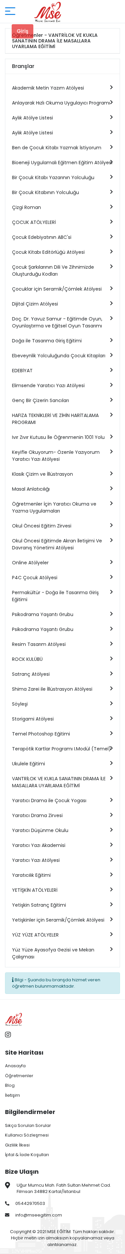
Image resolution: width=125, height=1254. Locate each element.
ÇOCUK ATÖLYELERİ (34, 222)
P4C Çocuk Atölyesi (34, 577)
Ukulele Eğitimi (28, 763)
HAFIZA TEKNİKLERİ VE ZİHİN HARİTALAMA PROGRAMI (55, 419)
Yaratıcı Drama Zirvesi (37, 815)
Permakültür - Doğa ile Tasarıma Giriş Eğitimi (55, 596)
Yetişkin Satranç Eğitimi (39, 905)
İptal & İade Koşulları (27, 1154)
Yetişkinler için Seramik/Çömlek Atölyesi (58, 920)
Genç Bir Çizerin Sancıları (40, 400)
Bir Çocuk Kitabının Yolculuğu (45, 192)
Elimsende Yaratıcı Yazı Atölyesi (48, 385)
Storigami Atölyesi (33, 719)
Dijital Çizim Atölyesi (35, 304)
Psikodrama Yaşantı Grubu (42, 614)
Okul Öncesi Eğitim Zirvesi (41, 525)
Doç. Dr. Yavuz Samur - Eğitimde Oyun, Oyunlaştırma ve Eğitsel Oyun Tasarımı (57, 322)
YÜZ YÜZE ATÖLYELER (35, 935)
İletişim (12, 1095)
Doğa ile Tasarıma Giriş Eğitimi (47, 340)
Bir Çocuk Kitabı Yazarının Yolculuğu (53, 177)
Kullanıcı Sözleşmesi (27, 1135)
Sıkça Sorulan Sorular (28, 1125)
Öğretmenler (19, 1076)
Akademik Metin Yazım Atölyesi (48, 88)
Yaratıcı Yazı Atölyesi (36, 860)
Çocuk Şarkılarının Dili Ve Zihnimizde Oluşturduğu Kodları (53, 270)
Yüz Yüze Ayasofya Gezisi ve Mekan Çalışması (53, 953)
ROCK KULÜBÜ (27, 659)
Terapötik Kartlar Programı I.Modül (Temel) (61, 748)
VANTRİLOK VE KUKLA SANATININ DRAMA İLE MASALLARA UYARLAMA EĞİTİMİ (59, 782)
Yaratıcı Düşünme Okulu (40, 830)
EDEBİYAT (22, 370)
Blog (10, 1085)
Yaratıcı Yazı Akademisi (38, 845)
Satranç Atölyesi (31, 674)
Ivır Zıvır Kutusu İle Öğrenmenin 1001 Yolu (58, 437)
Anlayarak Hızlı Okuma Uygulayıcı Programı (61, 103)
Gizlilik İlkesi (17, 1145)
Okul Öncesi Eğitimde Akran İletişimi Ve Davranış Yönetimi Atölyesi (57, 544)
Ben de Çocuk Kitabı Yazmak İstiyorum (56, 147)
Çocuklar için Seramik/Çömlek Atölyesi (57, 289)
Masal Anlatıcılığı (31, 489)
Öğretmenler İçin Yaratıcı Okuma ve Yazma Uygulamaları (54, 507)
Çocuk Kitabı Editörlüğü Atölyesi (48, 252)
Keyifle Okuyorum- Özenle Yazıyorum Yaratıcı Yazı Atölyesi (56, 455)
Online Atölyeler (30, 562)
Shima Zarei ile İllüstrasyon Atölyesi (52, 689)
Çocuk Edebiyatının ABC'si (41, 237)
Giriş (22, 31)
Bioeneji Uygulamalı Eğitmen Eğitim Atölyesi (62, 162)
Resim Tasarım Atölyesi (39, 644)
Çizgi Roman (26, 207)
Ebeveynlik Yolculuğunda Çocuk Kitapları (58, 355)
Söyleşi (20, 704)
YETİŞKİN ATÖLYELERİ (34, 890)
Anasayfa (15, 1066)
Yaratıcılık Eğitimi (31, 875)
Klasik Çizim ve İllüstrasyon (42, 474)
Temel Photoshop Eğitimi (41, 734)
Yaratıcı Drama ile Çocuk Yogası (49, 800)
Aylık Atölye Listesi (32, 117)
